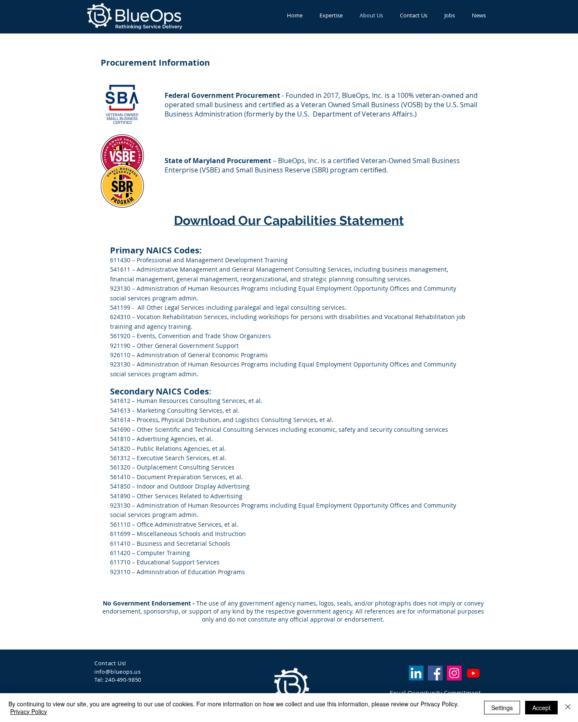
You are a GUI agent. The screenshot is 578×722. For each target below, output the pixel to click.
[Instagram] (454, 673)
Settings (502, 707)
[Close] (568, 707)
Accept (541, 707)
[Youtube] (473, 673)
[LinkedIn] (416, 673)
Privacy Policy (28, 711)
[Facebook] (435, 673)
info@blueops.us (117, 671)
